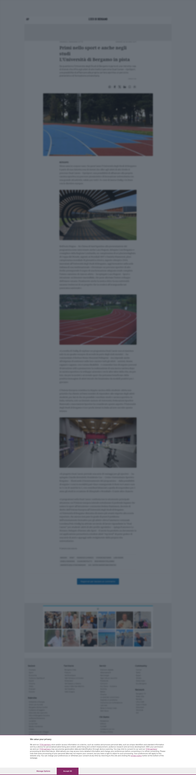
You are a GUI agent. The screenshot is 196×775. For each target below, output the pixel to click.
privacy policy (136, 756)
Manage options (43, 771)
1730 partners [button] (45, 745)
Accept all (67, 771)
